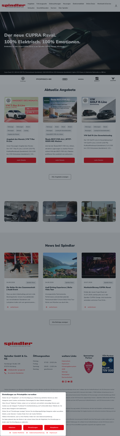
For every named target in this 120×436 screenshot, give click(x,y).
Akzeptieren (54, 427)
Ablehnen (12, 427)
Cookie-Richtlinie (18, 433)
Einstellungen (33, 427)
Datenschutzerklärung (36, 433)
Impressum (53, 433)
